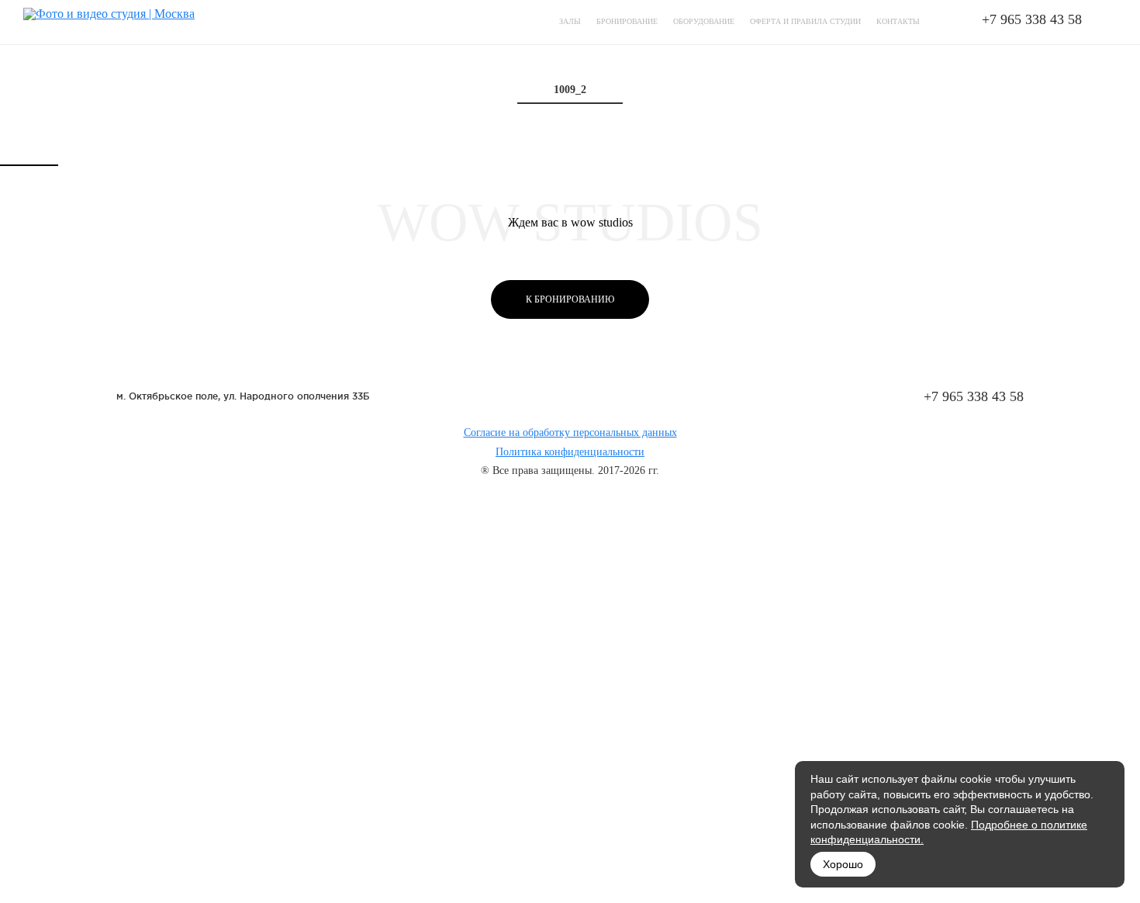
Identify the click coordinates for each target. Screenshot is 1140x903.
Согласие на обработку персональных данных (570, 432)
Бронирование (627, 21)
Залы (570, 21)
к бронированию (570, 299)
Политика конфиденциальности (570, 452)
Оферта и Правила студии (805, 21)
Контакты (898, 21)
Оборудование (703, 21)
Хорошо (843, 864)
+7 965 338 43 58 (1032, 19)
